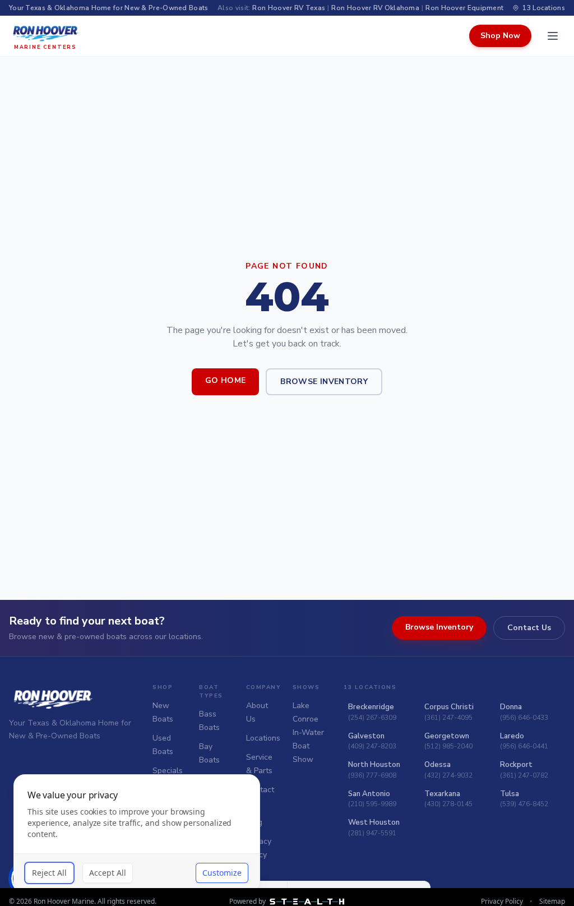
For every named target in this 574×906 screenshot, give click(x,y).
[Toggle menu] (552, 36)
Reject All (49, 872)
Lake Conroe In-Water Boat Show (308, 732)
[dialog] (136, 833)
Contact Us (529, 627)
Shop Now (500, 35)
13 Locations (543, 7)
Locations (263, 738)
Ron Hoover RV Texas (288, 7)
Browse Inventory (324, 381)
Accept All (107, 872)
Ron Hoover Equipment (464, 7)
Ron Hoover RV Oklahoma (375, 7)
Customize (222, 872)
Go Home (225, 380)
